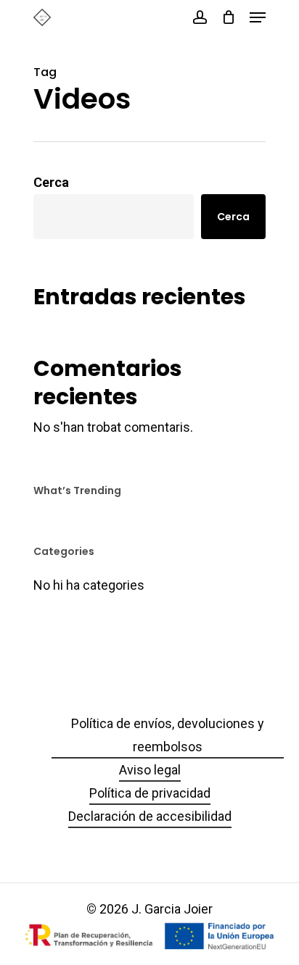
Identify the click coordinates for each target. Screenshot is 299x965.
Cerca (51, 182)
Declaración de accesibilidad (150, 816)
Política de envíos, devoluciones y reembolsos (167, 735)
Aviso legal (150, 769)
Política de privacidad (149, 793)
